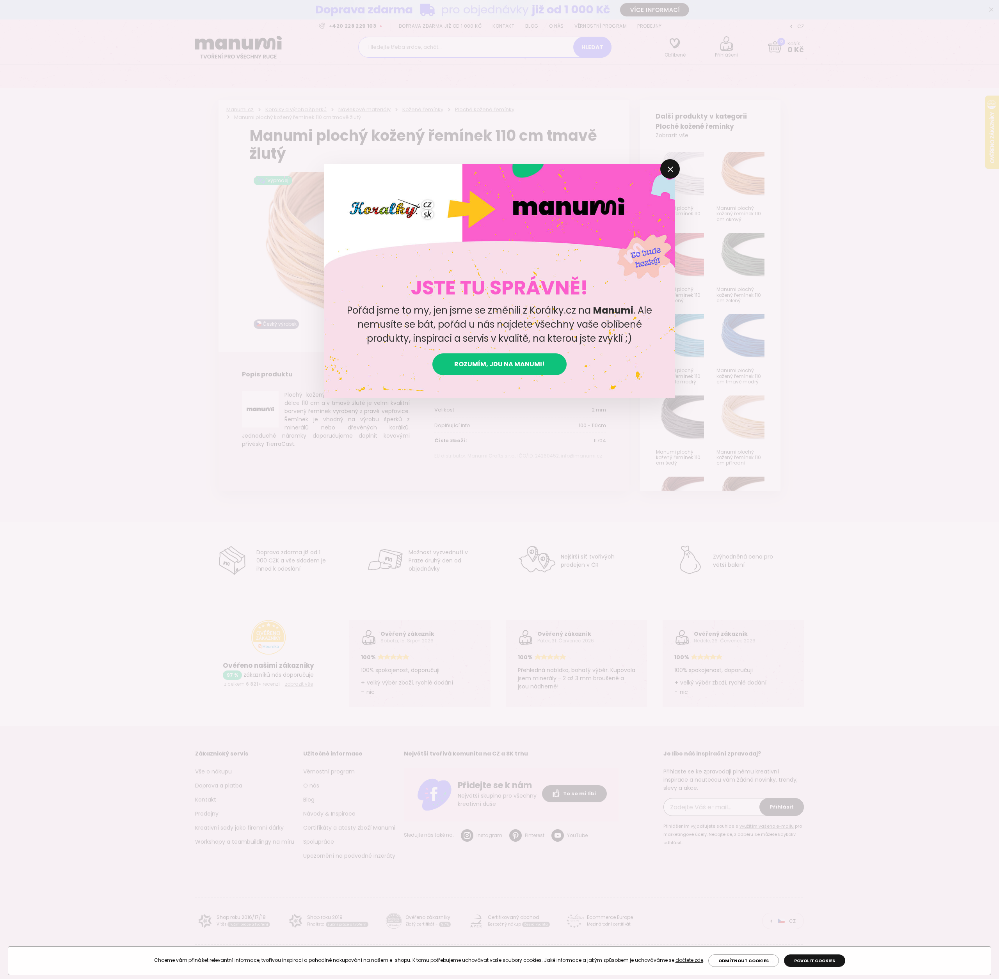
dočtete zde (689, 960)
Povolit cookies (814, 961)
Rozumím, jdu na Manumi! (499, 364)
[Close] (670, 169)
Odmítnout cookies (743, 961)
